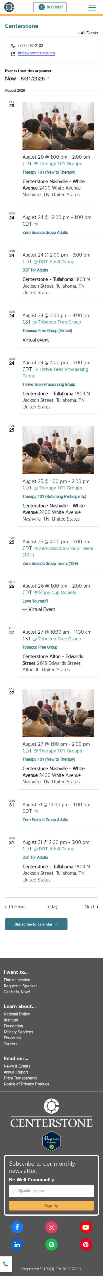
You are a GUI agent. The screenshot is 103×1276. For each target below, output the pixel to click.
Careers (11, 1044)
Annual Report (16, 1072)
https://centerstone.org (36, 53)
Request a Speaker (20, 986)
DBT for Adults (35, 270)
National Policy (17, 1014)
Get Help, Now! (17, 992)
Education (12, 1038)
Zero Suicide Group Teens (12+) (50, 563)
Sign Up (51, 1205)
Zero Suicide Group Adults (45, 232)
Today (52, 907)
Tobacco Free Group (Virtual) (47, 330)
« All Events (88, 33)
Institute (11, 1020)
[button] (17, 1228)
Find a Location (17, 980)
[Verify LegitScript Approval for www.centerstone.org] (51, 1141)
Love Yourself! (35, 601)
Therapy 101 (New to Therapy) (48, 172)
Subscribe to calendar (33, 924)
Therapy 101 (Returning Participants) (54, 496)
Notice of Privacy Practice (27, 1084)
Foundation (13, 1026)
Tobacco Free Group (40, 647)
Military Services (18, 1032)
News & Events (17, 1066)
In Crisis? (55, 7)
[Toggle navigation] (92, 7)
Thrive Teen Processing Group (48, 384)
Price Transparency (20, 1078)
